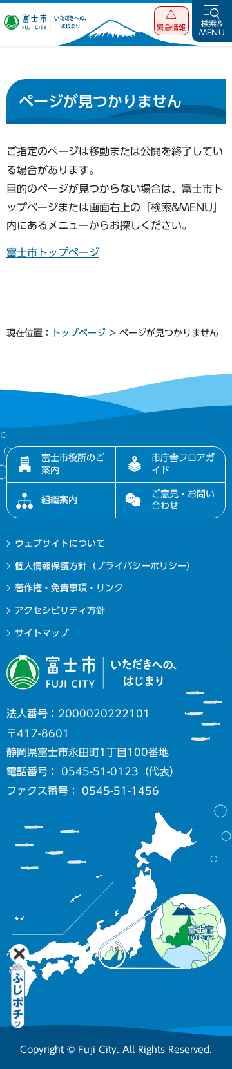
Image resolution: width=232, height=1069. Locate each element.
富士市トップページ (52, 252)
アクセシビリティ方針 (60, 610)
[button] (171, 20)
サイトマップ (42, 633)
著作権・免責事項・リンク (69, 587)
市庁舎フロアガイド (183, 463)
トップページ (79, 332)
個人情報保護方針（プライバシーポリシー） (105, 566)
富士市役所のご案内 (72, 463)
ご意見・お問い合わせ (183, 499)
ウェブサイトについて (60, 543)
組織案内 (59, 499)
